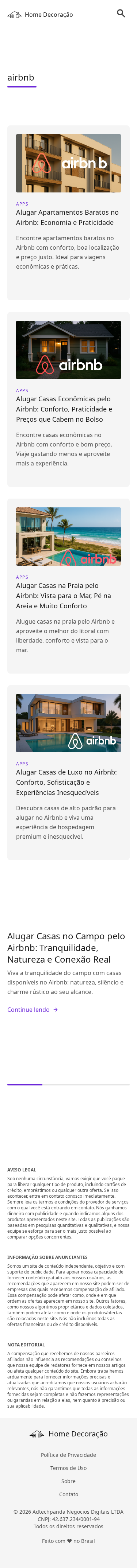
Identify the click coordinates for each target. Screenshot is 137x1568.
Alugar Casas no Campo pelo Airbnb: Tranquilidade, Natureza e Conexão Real (66, 947)
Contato (68, 1494)
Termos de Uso (68, 1467)
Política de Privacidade (68, 1454)
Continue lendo (28, 1010)
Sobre (68, 1481)
